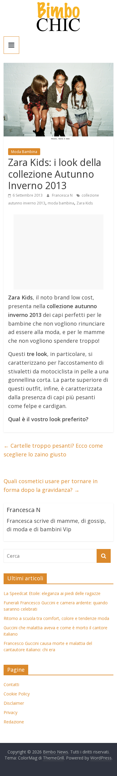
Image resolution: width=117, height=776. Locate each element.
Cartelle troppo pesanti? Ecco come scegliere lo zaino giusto (53, 450)
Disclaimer (14, 703)
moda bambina (61, 203)
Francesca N (63, 195)
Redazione (14, 722)
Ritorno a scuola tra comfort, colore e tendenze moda (56, 618)
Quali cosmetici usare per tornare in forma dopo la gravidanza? (51, 485)
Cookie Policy (17, 694)
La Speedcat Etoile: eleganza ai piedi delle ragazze (52, 593)
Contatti (11, 684)
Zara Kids (84, 203)
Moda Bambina (24, 151)
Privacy (10, 712)
